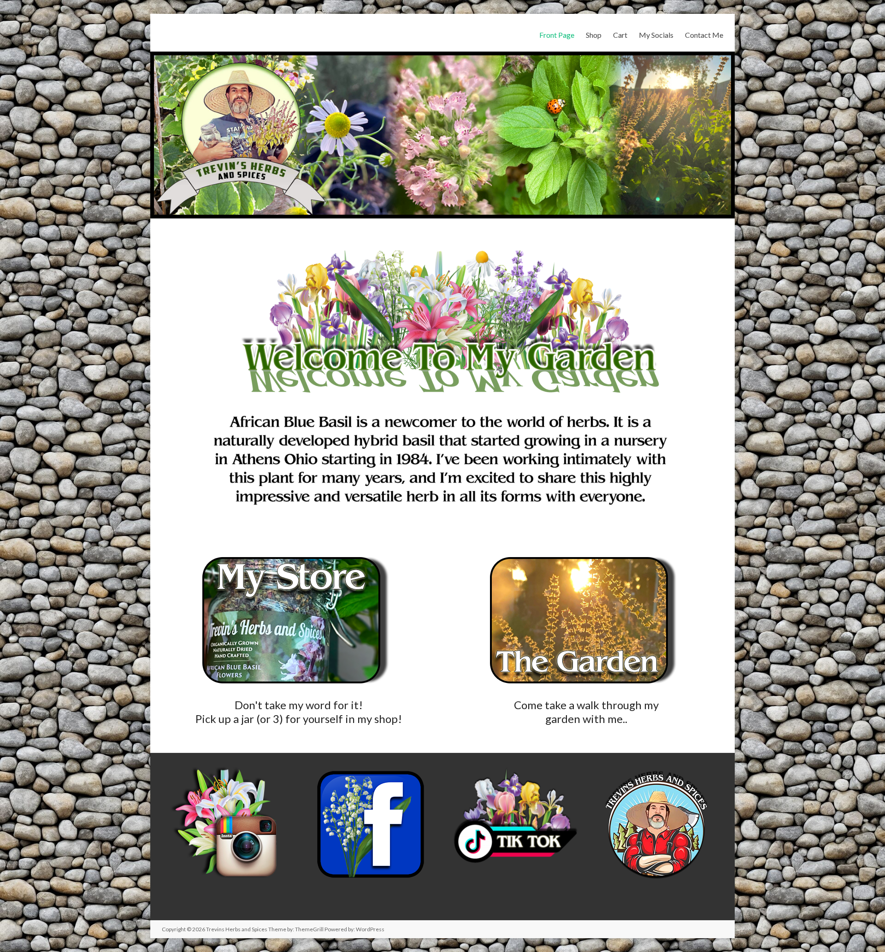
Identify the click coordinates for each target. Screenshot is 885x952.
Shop (594, 34)
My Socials (656, 34)
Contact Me (704, 34)
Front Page (556, 34)
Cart (620, 34)
